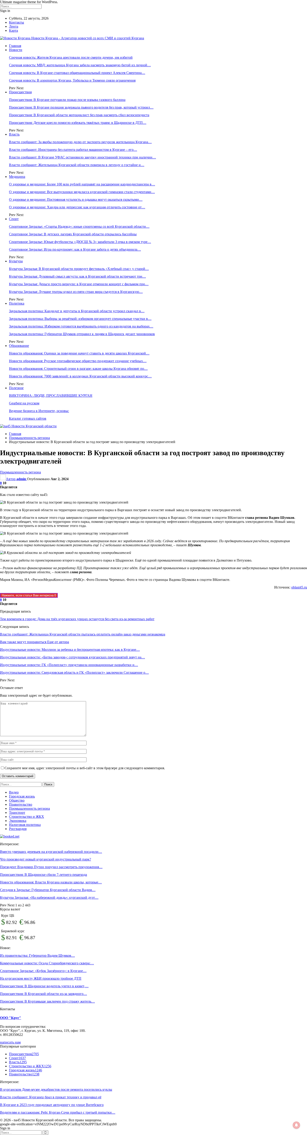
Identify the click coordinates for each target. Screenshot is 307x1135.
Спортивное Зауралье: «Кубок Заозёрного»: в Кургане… (43, 971)
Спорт (14, 219)
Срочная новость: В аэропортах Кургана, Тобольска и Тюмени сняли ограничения (72, 80)
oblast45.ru (299, 587)
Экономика (17, 821)
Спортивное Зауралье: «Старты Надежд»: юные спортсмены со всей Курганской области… (79, 226)
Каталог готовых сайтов (27, 418)
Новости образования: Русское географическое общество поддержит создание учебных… (78, 361)
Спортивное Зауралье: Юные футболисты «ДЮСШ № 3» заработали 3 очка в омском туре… (80, 242)
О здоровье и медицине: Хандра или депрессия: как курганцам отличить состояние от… (77, 207)
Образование (19, 346)
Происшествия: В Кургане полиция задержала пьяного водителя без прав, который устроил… (81, 107)
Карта (13, 30)
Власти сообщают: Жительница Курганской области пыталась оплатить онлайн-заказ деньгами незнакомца (82, 634)
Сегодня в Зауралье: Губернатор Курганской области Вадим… (48, 890)
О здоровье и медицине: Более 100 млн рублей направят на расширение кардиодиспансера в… (82, 184)
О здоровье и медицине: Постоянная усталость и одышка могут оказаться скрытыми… (75, 199)
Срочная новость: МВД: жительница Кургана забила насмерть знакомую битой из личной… (80, 65)
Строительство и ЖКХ (26, 816)
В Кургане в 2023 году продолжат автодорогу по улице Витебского (52, 1105)
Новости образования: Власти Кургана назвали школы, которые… (51, 882)
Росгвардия (18, 829)
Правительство (20, 804)
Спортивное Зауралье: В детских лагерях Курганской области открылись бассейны (73, 234)
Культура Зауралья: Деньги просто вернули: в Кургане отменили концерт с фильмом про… (79, 284)
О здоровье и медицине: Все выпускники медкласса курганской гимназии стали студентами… (82, 192)
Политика (16, 303)
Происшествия (20, 92)
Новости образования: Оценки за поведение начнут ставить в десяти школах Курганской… (79, 353)
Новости (15, 50)
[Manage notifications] (296, 1125)
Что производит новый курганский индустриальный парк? (45, 859)
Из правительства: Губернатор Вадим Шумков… (37, 955)
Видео (14, 792)
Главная (15, 46)
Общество (16, 800)
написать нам (10, 1042)
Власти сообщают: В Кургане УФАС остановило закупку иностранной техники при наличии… (82, 157)
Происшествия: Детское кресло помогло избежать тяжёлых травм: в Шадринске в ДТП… (77, 123)
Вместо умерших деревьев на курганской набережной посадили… (51, 852)
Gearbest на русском (24, 403)
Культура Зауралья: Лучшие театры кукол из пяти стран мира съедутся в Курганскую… (76, 292)
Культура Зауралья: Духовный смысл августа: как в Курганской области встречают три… (77, 276)
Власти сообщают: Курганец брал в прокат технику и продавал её (50, 1097)
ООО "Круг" (10, 1018)
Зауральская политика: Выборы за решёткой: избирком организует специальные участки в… (80, 319)
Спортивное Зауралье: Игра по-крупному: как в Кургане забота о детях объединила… (75, 249)
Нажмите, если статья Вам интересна (29, 595)
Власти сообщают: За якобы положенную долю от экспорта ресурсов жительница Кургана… (80, 142)
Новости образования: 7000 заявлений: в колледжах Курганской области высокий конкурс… (80, 376)
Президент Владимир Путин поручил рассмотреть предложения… (51, 867)
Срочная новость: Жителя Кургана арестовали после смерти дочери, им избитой (71, 57)
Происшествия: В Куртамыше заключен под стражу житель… (47, 1001)
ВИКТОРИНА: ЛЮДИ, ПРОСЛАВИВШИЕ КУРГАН (50, 395)
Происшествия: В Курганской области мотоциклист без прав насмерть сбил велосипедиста (79, 115)
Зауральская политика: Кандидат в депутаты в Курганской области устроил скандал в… (77, 311)
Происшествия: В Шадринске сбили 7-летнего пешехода (43, 874)
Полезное (16, 388)
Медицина (17, 176)
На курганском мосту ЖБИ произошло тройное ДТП (40, 978)
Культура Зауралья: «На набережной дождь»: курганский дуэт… (49, 897)
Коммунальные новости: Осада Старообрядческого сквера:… (47, 963)
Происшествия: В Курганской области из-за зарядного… (43, 994)
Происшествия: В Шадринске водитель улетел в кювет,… (44, 986)
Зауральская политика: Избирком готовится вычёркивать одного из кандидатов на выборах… (81, 326)
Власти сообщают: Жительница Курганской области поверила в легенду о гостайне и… (76, 165)
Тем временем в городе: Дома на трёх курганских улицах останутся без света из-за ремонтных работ (77, 619)
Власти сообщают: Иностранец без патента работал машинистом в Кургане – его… (73, 150)
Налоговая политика (25, 825)
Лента (13, 26)
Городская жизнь (22, 796)
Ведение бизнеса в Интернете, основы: (39, 411)
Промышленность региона (20, 472)
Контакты (16, 22)
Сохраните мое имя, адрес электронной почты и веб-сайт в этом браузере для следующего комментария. (84, 768)
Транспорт (17, 812)
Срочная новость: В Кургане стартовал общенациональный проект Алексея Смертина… (77, 73)
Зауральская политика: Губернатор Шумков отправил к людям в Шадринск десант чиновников (82, 334)
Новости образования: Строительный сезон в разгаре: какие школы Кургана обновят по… (78, 368)
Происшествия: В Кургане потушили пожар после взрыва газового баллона (67, 100)
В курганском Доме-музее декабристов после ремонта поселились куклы (56, 1089)
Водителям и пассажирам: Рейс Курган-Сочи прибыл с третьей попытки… (57, 1112)
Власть (14, 134)
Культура (16, 261)
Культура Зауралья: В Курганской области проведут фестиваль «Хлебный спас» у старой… (79, 269)
